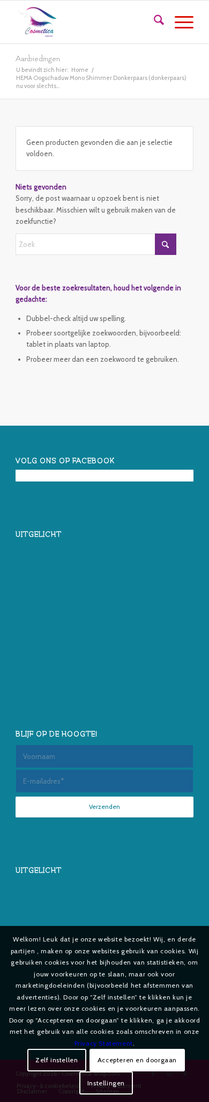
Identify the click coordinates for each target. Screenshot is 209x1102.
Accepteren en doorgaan (137, 1060)
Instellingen (106, 1083)
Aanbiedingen (38, 58)
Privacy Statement (103, 1043)
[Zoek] (153, 22)
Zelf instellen (56, 1060)
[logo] (87, 22)
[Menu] (178, 22)
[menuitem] (153, 22)
